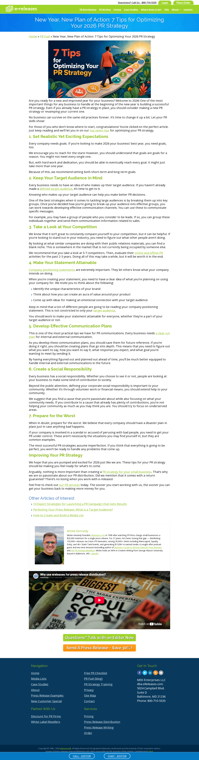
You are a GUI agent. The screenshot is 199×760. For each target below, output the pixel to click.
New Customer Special (46, 701)
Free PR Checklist (95, 673)
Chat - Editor (117, 756)
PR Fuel (45, 36)
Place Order (183, 2)
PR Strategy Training (98, 684)
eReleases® (65, 748)
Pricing (117, 9)
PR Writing (105, 9)
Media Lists (38, 679)
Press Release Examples (47, 695)
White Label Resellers (45, 722)
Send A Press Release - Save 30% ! (99, 647)
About (175, 9)
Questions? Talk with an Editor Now (99, 637)
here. (151, 751)
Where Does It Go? (151, 9)
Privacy (89, 690)
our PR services (69, 485)
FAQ (166, 9)
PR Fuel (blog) (93, 679)
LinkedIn (94, 553)
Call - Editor (82, 756)
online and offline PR (149, 253)
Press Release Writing (99, 727)
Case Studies (131, 9)
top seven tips (99, 130)
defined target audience (56, 189)
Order (88, 733)
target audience (104, 310)
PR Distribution (88, 9)
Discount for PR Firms (46, 716)
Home (33, 36)
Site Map (90, 695)
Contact (188, 9)
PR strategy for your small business (126, 472)
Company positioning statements (52, 270)
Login (165, 2)
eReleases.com (98, 535)
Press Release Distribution (102, 722)
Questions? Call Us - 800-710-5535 (137, 2)
